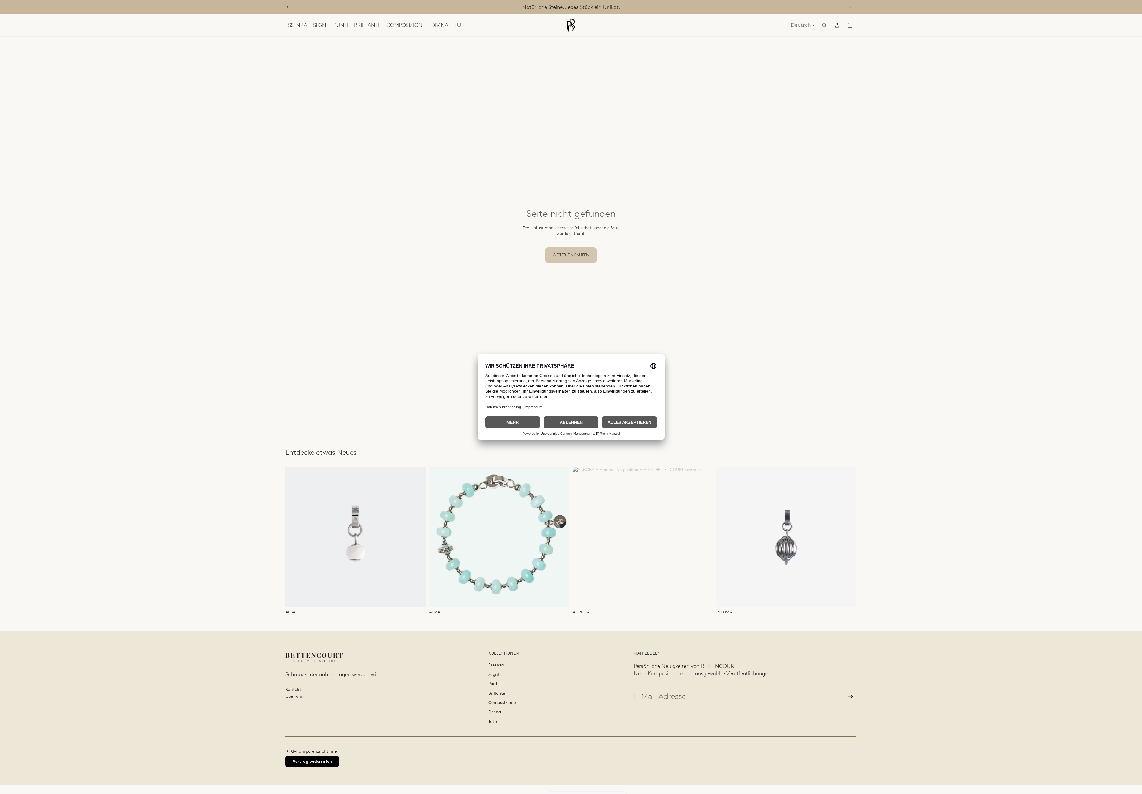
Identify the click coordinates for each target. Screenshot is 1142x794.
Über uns (294, 696)
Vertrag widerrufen (312, 761)
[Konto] (836, 25)
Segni (493, 674)
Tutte (493, 721)
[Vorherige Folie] (287, 7)
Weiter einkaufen (571, 255)
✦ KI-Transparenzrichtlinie (311, 751)
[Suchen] (824, 25)
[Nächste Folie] (850, 7)
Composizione (502, 702)
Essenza (496, 665)
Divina (494, 712)
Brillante (496, 693)
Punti (493, 683)
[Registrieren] (851, 696)
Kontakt (293, 689)
